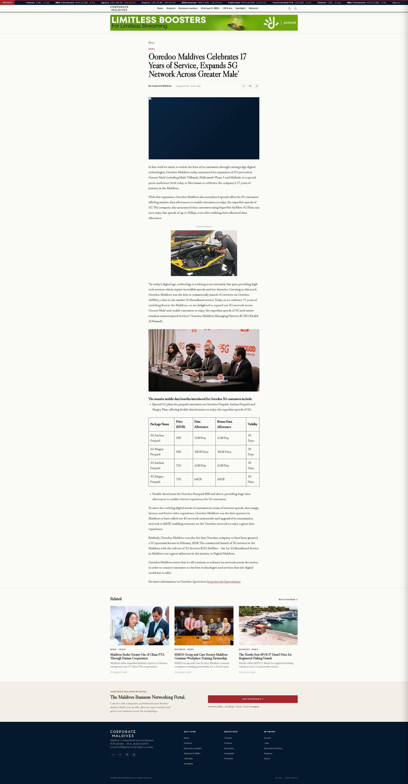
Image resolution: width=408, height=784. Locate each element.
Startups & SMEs (210, 8)
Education (229, 748)
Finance (228, 743)
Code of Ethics (291, 778)
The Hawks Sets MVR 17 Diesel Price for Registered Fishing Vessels (265, 656)
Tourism (228, 738)
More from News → (288, 599)
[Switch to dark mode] (289, 8)
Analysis (170, 8)
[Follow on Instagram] (127, 754)
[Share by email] (250, 86)
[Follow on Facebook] (113, 754)
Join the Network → (252, 699)
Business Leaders (188, 8)
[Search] (295, 8)
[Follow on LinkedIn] (134, 754)
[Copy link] (256, 86)
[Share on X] (243, 86)
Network (253, 8)
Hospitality (229, 753)
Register (268, 753)
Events (267, 738)
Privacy (278, 778)
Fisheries (228, 758)
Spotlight (240, 8)
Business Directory (273, 748)
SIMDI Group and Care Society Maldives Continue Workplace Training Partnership (201, 656)
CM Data (227, 8)
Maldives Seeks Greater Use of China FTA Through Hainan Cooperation (137, 656)
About (267, 758)
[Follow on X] (120, 754)
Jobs (266, 743)
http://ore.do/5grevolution (223, 581)
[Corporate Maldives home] (119, 8)
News (160, 8)
